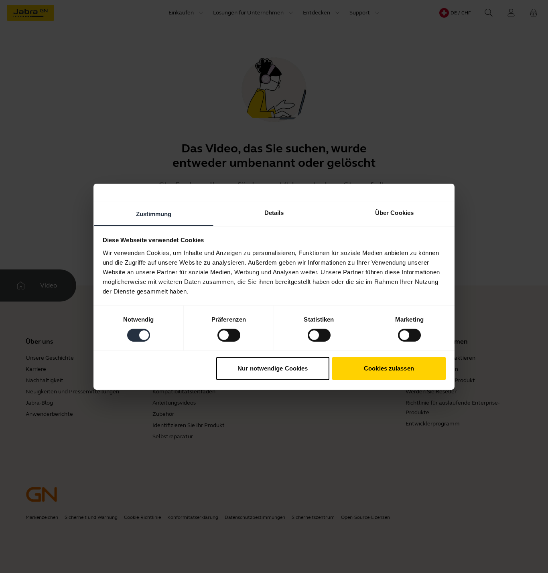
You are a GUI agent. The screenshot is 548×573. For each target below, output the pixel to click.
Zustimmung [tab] (154, 213)
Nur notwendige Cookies (272, 368)
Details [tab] (274, 212)
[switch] (228, 335)
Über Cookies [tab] (394, 212)
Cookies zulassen (389, 368)
